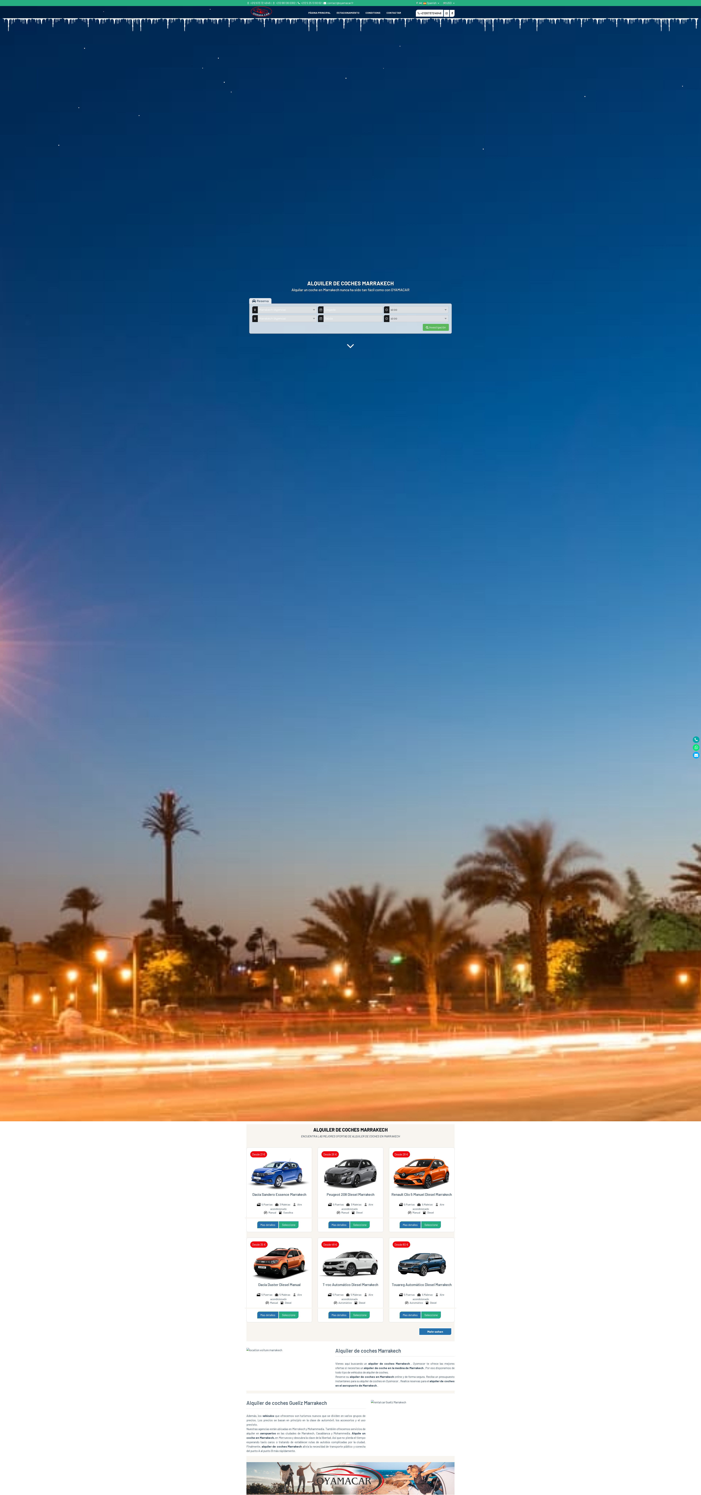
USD (449, 3)
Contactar (393, 12)
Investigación (437, 327)
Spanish (431, 3)
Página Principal (319, 12)
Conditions (372, 12)
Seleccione (288, 1224)
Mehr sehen (435, 1331)
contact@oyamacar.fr (340, 3)
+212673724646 (430, 13)
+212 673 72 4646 (260, 3)
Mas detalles (267, 1224)
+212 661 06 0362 (285, 3)
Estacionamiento (348, 12)
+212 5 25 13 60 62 (310, 3)
